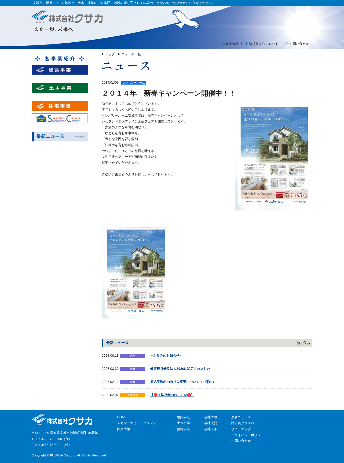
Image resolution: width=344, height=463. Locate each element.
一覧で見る (302, 343)
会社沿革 (210, 429)
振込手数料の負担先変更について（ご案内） (183, 382)
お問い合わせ (299, 43)
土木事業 (183, 423)
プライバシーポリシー (247, 435)
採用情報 (123, 429)
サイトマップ (241, 429)
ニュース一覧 (131, 54)
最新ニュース (241, 417)
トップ (110, 54)
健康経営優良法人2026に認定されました (180, 368)
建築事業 (183, 417)
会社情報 (231, 43)
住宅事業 (183, 429)
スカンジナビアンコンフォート (140, 423)
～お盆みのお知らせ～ (166, 355)
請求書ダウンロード (263, 43)
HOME (122, 417)
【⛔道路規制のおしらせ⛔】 (172, 395)
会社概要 (210, 423)
